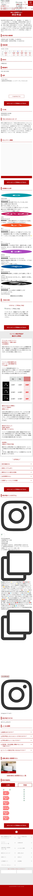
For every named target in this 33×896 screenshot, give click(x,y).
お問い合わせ (21, 853)
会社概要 (20, 861)
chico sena (4, 198)
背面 (25, 785)
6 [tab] (20, 177)
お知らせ (20, 857)
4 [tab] (17, 177)
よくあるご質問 (21, 848)
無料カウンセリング (5, 853)
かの (2, 217)
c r (1, 242)
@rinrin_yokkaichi (6, 722)
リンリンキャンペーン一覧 (5, 842)
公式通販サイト (4, 861)
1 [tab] (12, 177)
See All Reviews (5, 294)
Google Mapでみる (16, 96)
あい (2, 228)
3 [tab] (15, 177)
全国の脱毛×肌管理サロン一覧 (16, 775)
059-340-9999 (5, 71)
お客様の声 (20, 842)
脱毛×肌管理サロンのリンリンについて (6, 837)
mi (2, 286)
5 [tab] (19, 177)
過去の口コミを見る (16, 296)
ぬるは (3, 255)
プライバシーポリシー (6, 865)
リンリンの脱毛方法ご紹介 (22, 837)
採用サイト (3, 857)
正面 (8, 785)
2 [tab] (14, 177)
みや (2, 270)
